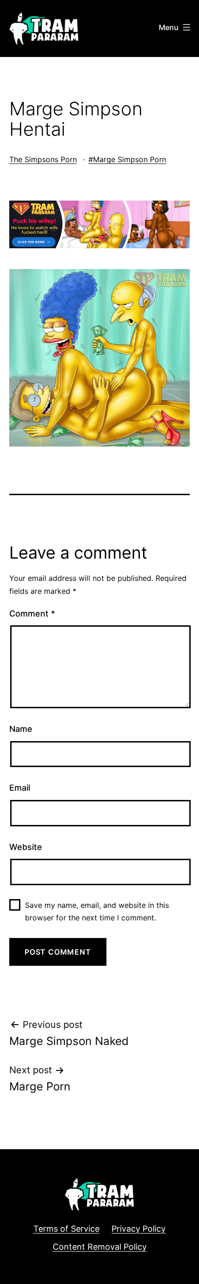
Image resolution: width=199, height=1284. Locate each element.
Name (20, 729)
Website (25, 847)
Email (19, 788)
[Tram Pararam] (99, 223)
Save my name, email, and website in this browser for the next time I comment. (97, 911)
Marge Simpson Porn (129, 159)
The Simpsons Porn (43, 159)
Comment (32, 613)
